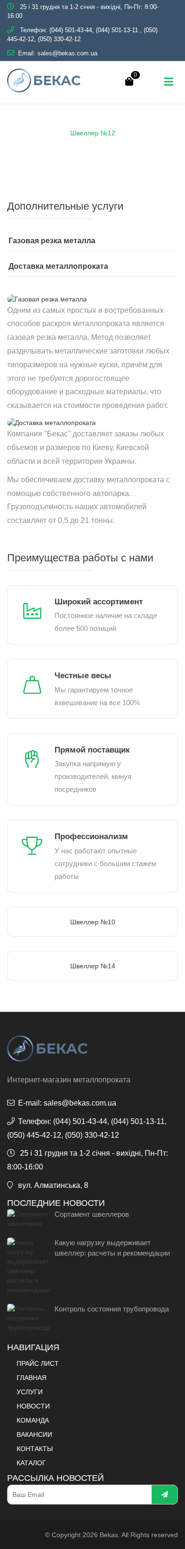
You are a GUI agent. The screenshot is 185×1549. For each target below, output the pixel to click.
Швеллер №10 (92, 922)
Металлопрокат (104, 122)
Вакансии (34, 1434)
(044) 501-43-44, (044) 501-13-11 (93, 30)
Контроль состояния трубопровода (112, 1309)
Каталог (57, 122)
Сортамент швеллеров (92, 1214)
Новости (33, 1406)
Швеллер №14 (92, 966)
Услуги (30, 1392)
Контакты (35, 1448)
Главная (21, 122)
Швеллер (153, 122)
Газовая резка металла (52, 241)
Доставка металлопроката (58, 266)
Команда (33, 1420)
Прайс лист (38, 1363)
